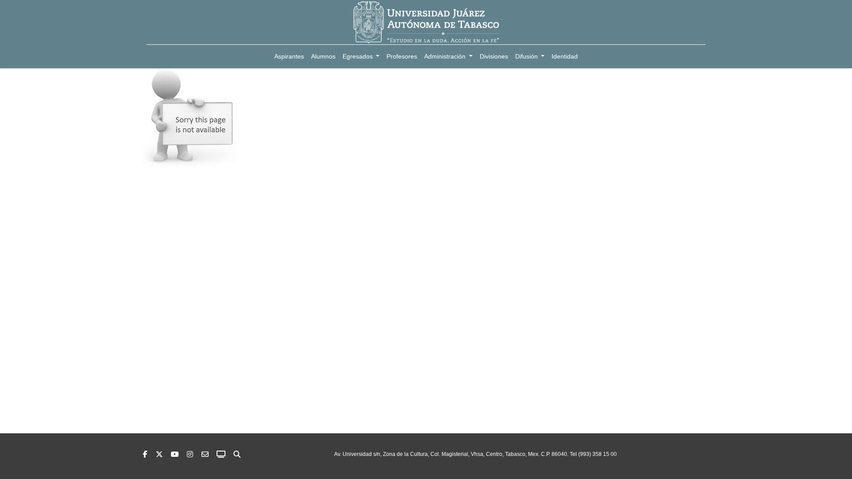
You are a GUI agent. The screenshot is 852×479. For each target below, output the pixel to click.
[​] (190, 454)
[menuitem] (289, 56)
